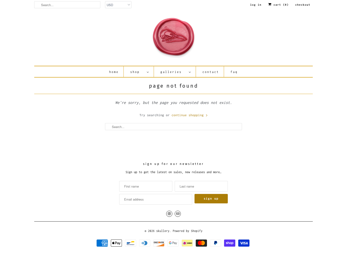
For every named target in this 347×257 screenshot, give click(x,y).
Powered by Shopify (188, 230)
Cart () (280, 4)
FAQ (234, 71)
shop (137, 71)
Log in (256, 4)
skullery (162, 230)
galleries (173, 71)
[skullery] (173, 39)
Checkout (302, 4)
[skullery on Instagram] (169, 214)
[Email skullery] (178, 214)
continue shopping (189, 115)
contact (211, 71)
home (114, 71)
